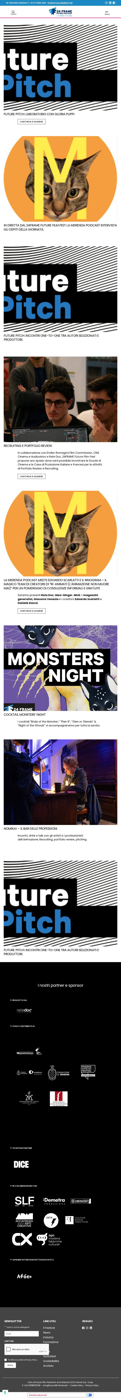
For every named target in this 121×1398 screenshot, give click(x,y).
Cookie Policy (76, 1385)
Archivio (48, 1366)
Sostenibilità (51, 1361)
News (46, 1332)
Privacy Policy (31, 1360)
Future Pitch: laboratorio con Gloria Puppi (39, 114)
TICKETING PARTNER (22, 1148)
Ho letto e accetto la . (22, 1360)
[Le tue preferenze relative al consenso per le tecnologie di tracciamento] (5, 1393)
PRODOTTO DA (19, 1000)
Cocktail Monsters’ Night (25, 714)
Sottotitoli (49, 1356)
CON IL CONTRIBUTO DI (23, 1026)
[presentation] (26, 1349)
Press (46, 1351)
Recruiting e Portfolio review (28, 445)
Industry (48, 1337)
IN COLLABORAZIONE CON (24, 1185)
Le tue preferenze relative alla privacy (67, 1395)
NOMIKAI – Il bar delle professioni (30, 828)
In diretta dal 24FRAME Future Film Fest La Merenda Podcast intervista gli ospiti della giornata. (60, 227)
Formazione (50, 1342)
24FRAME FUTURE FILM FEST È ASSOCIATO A (33, 1259)
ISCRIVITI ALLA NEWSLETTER (60, 3)
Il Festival (49, 1328)
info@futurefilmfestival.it (55, 1385)
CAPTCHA (9, 1341)
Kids (45, 1347)
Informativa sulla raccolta (38, 1395)
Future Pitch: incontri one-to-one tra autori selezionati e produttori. (51, 337)
